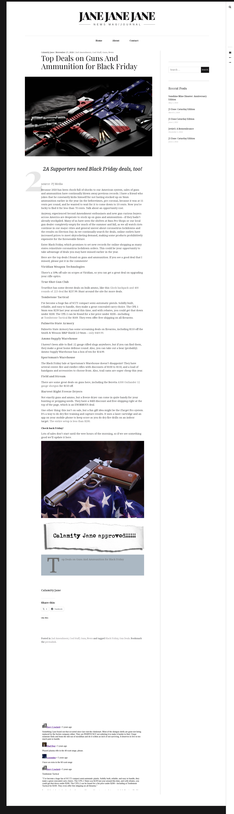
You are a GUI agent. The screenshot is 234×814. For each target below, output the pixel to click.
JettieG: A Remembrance (181, 128)
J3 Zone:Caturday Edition (181, 119)
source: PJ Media (52, 184)
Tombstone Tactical (56, 317)
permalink (50, 642)
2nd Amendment (83, 52)
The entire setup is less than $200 (70, 421)
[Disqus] (92, 686)
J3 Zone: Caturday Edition (181, 109)
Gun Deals (124, 638)
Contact (134, 40)
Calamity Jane (48, 52)
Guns (104, 52)
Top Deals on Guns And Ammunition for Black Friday (93, 559)
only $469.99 (96, 332)
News (111, 52)
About (115, 40)
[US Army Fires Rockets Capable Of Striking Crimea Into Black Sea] (230, 62)
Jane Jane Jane (117, 15)
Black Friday (111, 638)
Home (99, 40)
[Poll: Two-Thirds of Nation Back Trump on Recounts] (230, 57)
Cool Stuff (96, 52)
